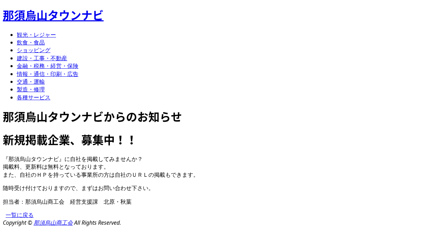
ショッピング (33, 50)
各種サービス (33, 97)
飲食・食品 (31, 42)
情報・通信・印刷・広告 (47, 74)
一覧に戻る (20, 215)
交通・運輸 (31, 81)
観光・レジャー (36, 34)
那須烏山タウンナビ (53, 15)
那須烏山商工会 (53, 222)
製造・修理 (31, 89)
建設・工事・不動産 (42, 58)
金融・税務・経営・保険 (47, 66)
